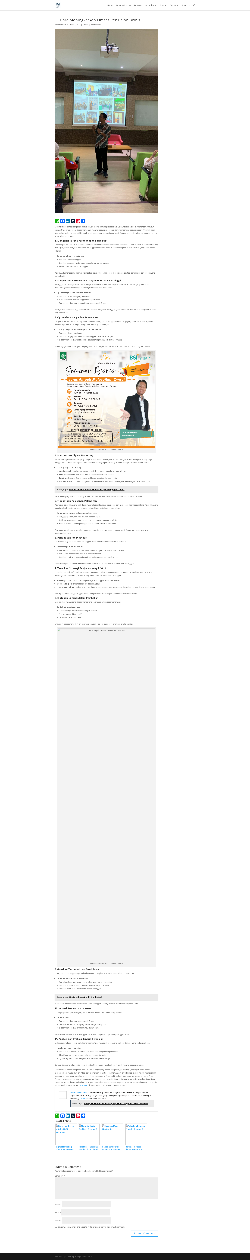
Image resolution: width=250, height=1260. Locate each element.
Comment (60, 1176)
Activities (149, 5)
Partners (138, 5)
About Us (186, 5)
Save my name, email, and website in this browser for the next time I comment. (91, 1227)
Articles (85, 24)
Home (110, 5)
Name (58, 1204)
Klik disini (83, 1098)
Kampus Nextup (123, 5)
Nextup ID (84, 1085)
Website (58, 1220)
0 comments (96, 24)
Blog (162, 5)
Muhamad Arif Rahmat (79, 1092)
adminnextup (62, 24)
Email (58, 1212)
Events (173, 5)
